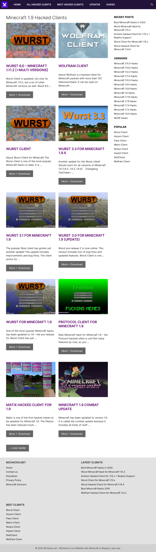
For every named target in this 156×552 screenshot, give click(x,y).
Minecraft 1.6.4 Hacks (125, 113)
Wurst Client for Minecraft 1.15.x (131, 41)
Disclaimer (12, 476)
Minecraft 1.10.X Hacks (126, 80)
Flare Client (120, 140)
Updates (95, 4)
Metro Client (120, 144)
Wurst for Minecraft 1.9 (29, 322)
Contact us (12, 471)
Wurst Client (18, 149)
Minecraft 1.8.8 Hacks (125, 88)
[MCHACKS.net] (5, 4)
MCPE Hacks (121, 118)
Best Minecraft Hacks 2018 (95, 488)
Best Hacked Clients (70, 4)
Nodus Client (121, 148)
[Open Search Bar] (152, 4)
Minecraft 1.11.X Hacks (125, 76)
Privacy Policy (13, 480)
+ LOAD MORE (17, 448)
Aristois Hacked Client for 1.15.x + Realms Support (108, 476)
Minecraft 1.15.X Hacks (126, 63)
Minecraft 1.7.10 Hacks (125, 97)
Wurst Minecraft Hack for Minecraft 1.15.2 (103, 471)
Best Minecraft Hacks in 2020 (129, 22)
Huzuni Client (121, 136)
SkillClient (119, 157)
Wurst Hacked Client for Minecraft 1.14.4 (102, 484)
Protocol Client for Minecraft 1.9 (77, 324)
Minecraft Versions (16, 484)
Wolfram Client (73, 66)
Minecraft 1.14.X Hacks (126, 67)
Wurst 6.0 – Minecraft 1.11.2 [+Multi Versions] (27, 68)
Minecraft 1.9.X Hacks (125, 84)
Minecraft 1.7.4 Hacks (125, 105)
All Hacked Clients (39, 4)
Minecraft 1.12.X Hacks (126, 71)
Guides (110, 4)
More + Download (19, 94)
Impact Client (121, 153)
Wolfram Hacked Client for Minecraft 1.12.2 (103, 492)
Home (17, 4)
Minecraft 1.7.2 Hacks (125, 109)
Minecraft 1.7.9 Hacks (125, 101)
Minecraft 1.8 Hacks (124, 92)
